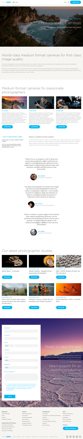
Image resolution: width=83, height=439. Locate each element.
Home (3, 5)
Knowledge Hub (45, 411)
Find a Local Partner (67, 419)
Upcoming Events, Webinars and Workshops (51, 415)
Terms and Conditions (43, 436)
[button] (12, 345)
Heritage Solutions (26, 421)
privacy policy (11, 388)
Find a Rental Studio (67, 421)
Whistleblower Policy (53, 436)
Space (3, 415)
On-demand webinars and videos (49, 421)
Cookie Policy (35, 436)
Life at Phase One (66, 415)
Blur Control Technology (7, 428)
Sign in (65, 2)
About (64, 411)
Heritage (3, 417)
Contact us (75, 2)
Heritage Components (26, 423)
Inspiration (44, 417)
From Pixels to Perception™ (7, 424)
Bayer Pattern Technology (7, 430)
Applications (4, 411)
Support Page (65, 378)
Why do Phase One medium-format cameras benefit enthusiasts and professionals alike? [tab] (11, 146)
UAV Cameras (25, 415)
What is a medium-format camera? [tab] (12, 136)
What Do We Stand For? (68, 413)
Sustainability (65, 417)
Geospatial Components (27, 417)
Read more (7, 277)
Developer (44, 423)
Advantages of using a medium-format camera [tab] (13, 140)
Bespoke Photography (6, 419)
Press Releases (45, 419)
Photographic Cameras (27, 425)
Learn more (7, 126)
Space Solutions (25, 419)
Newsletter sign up (70, 428)
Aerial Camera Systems (27, 413)
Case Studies (45, 413)
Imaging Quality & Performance (9, 423)
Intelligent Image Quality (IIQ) (8, 426)
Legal (23, 436)
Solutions (8, 5)
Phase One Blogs (46, 425)
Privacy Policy (28, 436)
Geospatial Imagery (6, 413)
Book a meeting (65, 362)
